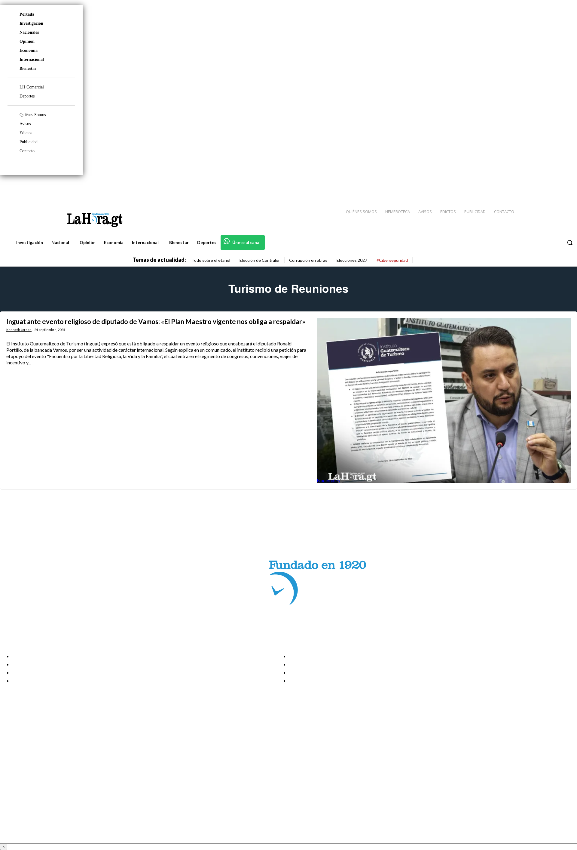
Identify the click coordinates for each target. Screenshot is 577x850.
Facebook (28, 744)
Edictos (26, 133)
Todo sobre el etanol (210, 260)
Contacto (27, 151)
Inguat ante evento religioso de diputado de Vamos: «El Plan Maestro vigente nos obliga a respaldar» (155, 321)
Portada (27, 14)
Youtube (26, 774)
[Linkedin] (544, 186)
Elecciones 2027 (352, 260)
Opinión (27, 41)
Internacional (32, 59)
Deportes (27, 96)
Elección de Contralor (260, 260)
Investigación (31, 23)
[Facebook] (522, 186)
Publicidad (29, 142)
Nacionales (29, 32)
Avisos (25, 124)
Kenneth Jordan (19, 330)
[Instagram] (533, 186)
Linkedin (26, 759)
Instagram (28, 751)
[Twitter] (554, 186)
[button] (570, 242)
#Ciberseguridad (392, 260)
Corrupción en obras (308, 260)
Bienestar (28, 68)
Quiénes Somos (33, 115)
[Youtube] (565, 186)
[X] (10, 767)
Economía (29, 50)
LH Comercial (32, 87)
